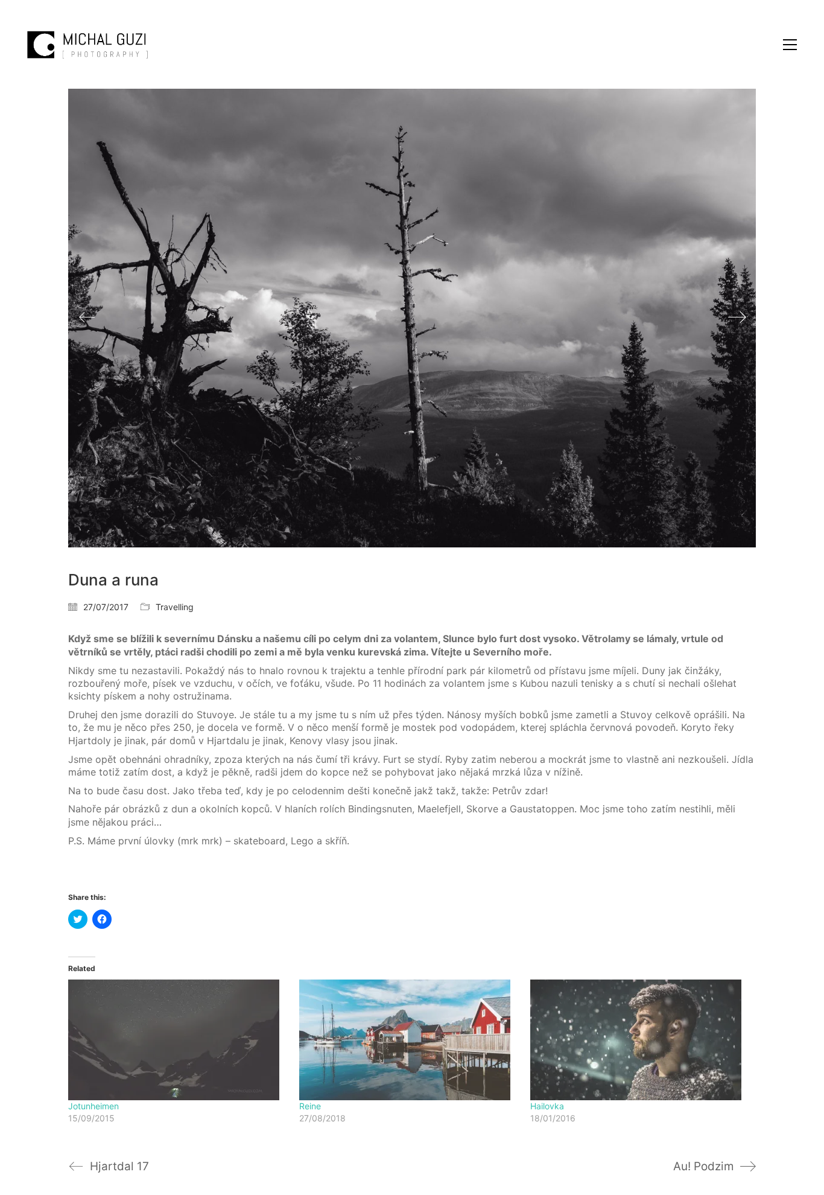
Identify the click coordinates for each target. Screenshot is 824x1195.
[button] (790, 44)
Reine (310, 1106)
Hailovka (547, 1106)
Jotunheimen (93, 1106)
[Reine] (408, 1040)
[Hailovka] (639, 1040)
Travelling (175, 607)
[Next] (737, 318)
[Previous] (87, 318)
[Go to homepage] (87, 44)
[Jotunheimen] (177, 1040)
